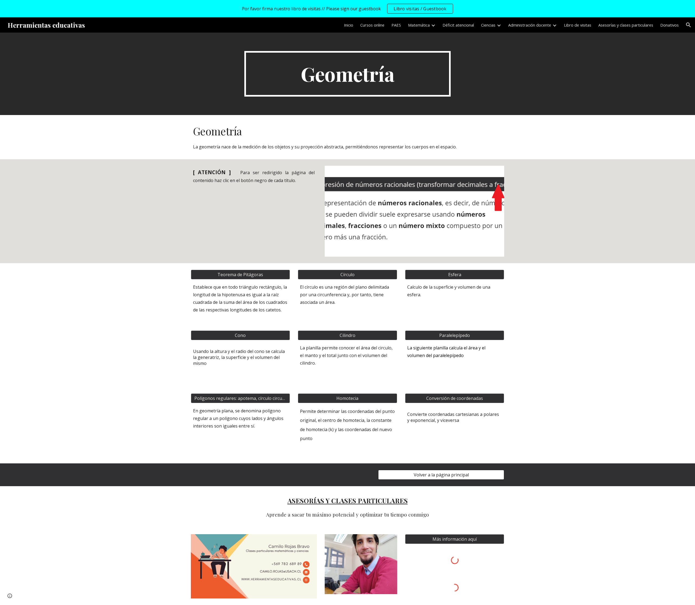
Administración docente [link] (529, 25)
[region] (347, 8)
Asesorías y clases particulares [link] (625, 25)
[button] (688, 24)
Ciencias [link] (488, 25)
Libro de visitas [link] (577, 25)
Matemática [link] (419, 25)
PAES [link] (396, 25)
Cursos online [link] (372, 25)
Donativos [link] (669, 25)
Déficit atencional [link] (458, 25)
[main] (347, 74)
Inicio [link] (348, 25)
